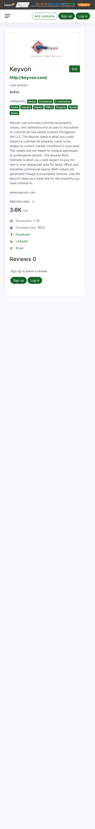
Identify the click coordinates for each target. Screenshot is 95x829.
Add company (44, 16)
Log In (82, 16)
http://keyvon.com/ (28, 77)
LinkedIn (22, 241)
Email (19, 248)
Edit (74, 69)
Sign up (66, 16)
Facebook (23, 234)
